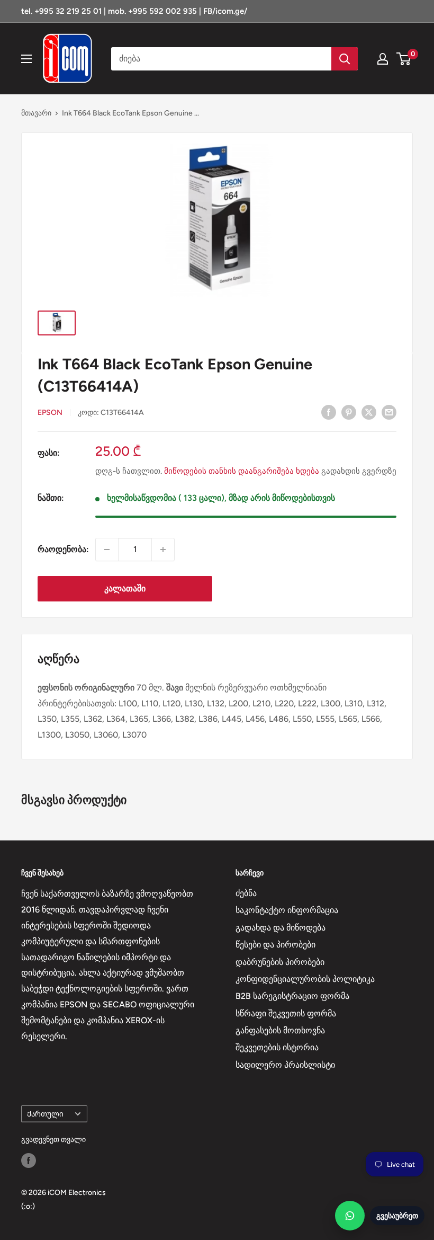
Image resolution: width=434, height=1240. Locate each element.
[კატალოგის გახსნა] (26, 59)
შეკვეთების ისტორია (277, 1047)
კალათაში (125, 588)
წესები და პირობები (275, 945)
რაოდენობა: (63, 549)
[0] (404, 58)
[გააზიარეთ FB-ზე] (328, 412)
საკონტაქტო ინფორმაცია (287, 910)
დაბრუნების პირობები (280, 962)
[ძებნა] (344, 58)
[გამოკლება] (107, 549)
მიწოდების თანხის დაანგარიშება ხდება (241, 471)
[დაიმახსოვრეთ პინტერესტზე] (348, 412)
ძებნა (246, 893)
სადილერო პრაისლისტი (285, 1065)
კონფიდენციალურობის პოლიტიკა (305, 979)
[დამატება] (163, 549)
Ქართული (45, 1114)
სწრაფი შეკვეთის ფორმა (286, 1013)
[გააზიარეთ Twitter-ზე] (368, 412)
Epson (50, 412)
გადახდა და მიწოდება (281, 928)
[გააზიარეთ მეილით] (389, 412)
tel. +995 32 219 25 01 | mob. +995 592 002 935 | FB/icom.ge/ (134, 11)
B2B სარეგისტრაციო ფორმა (292, 996)
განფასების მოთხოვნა (280, 1030)
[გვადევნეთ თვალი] (28, 1160)
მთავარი (36, 113)
